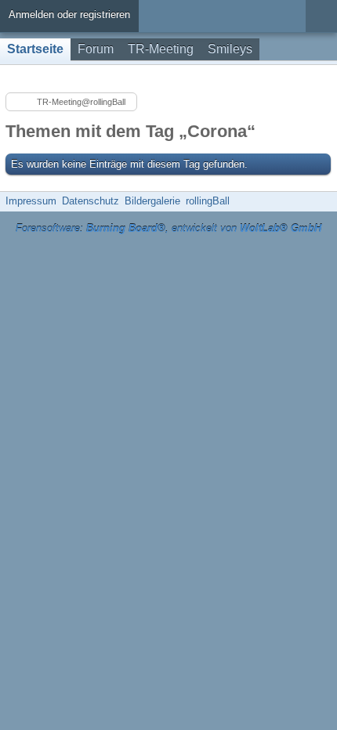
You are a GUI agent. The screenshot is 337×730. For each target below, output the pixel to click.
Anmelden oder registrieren (69, 14)
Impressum (30, 201)
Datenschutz (90, 201)
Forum (96, 49)
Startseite (35, 49)
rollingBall (208, 201)
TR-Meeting (161, 49)
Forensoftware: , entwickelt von (168, 228)
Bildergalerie (152, 201)
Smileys (230, 49)
